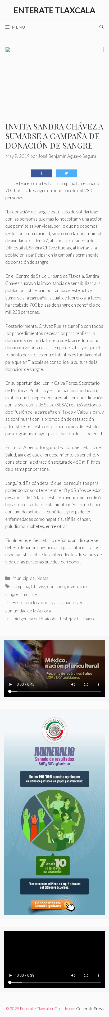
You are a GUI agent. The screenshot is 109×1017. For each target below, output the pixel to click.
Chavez (38, 586)
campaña (20, 586)
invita (72, 586)
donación (56, 586)
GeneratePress (90, 1008)
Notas (42, 578)
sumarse (28, 594)
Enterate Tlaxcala (54, 10)
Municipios (23, 578)
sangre (12, 594)
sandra (86, 586)
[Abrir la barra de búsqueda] (101, 27)
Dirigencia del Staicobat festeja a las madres (55, 618)
